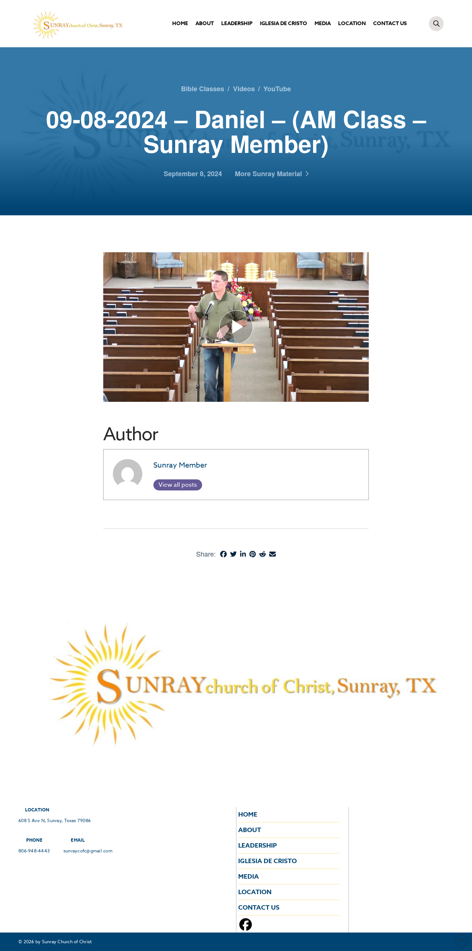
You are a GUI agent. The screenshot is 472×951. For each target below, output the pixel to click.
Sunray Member (180, 465)
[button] (436, 23)
